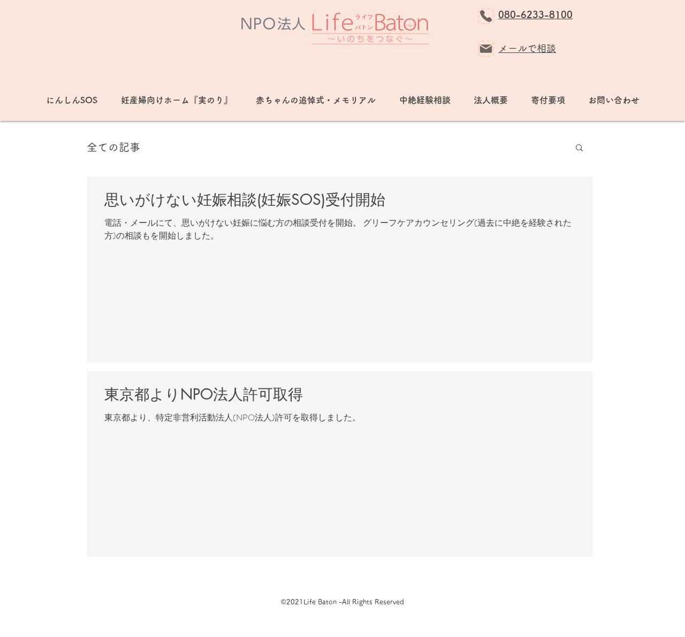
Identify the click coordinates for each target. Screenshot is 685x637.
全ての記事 (113, 147)
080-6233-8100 (535, 14)
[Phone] (486, 16)
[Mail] (486, 49)
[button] (579, 148)
